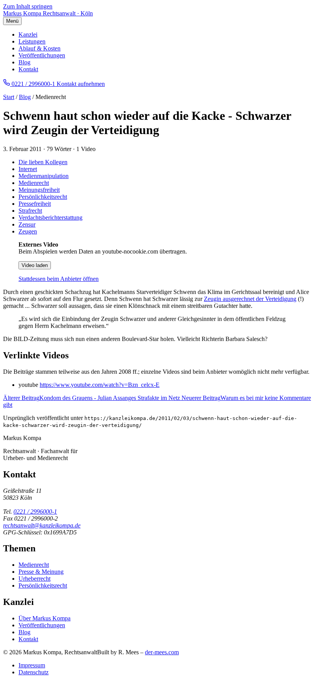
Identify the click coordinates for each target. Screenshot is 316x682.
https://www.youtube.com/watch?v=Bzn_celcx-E (100, 384)
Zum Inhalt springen (27, 6)
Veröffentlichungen (41, 55)
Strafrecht (30, 210)
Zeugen (27, 231)
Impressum (31, 665)
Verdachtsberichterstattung (50, 217)
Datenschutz (33, 672)
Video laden (35, 265)
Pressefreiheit (34, 203)
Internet (27, 169)
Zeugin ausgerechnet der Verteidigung (250, 299)
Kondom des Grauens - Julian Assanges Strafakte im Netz (92, 398)
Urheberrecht (34, 578)
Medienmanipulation (43, 176)
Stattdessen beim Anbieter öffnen (58, 278)
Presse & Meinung (41, 571)
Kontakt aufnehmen (81, 84)
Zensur (26, 224)
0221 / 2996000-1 (35, 511)
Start (8, 97)
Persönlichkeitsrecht (42, 196)
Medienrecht (33, 183)
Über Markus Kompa (44, 618)
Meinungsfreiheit (39, 189)
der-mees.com (162, 652)
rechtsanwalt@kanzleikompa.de (42, 525)
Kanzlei (27, 34)
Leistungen (31, 41)
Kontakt (28, 69)
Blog (24, 62)
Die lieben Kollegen (42, 162)
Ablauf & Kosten (39, 48)
